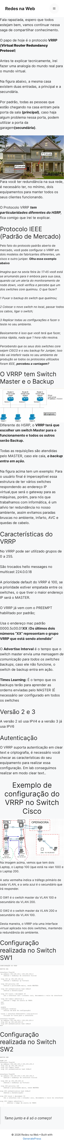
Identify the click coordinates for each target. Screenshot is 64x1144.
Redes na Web (20, 8)
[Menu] (54, 8)
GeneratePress (32, 1138)
